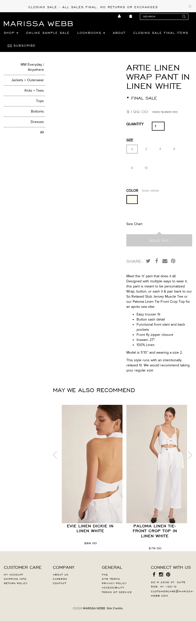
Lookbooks (90, 32)
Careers (60, 578)
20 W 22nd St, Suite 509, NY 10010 (168, 584)
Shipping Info (15, 578)
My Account (13, 574)
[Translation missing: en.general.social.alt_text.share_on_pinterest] (173, 260)
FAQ (105, 574)
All (42, 132)
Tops (40, 101)
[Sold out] (159, 240)
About (119, 32)
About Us (60, 574)
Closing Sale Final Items (160, 32)
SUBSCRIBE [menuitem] (24, 45)
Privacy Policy (114, 582)
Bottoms (37, 111)
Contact (59, 582)
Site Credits (115, 608)
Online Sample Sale (48, 32)
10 (146, 168)
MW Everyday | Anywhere (32, 67)
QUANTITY (135, 124)
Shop (10, 32)
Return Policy (16, 582)
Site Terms (111, 578)
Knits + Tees (34, 90)
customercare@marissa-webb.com (172, 593)
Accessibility (113, 587)
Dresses (37, 122)
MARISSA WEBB (94, 608)
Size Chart (134, 224)
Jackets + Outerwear (27, 80)
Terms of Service (117, 591)
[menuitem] (119, 16)
